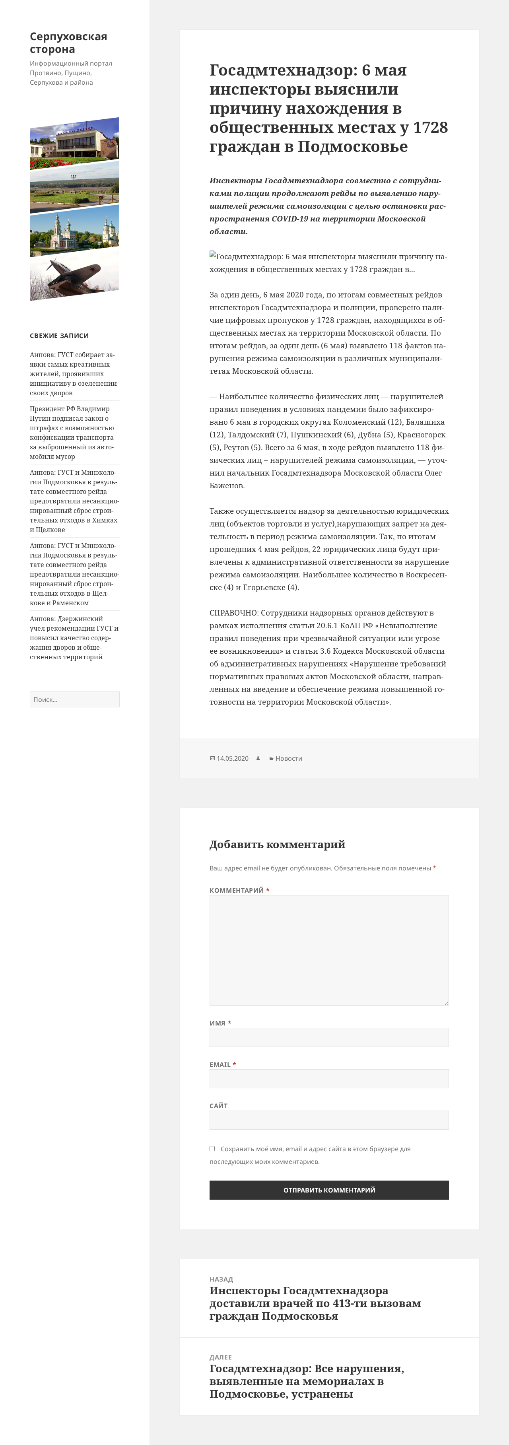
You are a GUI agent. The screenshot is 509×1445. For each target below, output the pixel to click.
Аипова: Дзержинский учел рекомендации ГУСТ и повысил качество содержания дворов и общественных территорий (74, 637)
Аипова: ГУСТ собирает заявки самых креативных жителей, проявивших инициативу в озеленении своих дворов (73, 373)
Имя (220, 1023)
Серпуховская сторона (68, 42)
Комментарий (240, 890)
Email (223, 1064)
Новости (289, 758)
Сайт (219, 1105)
